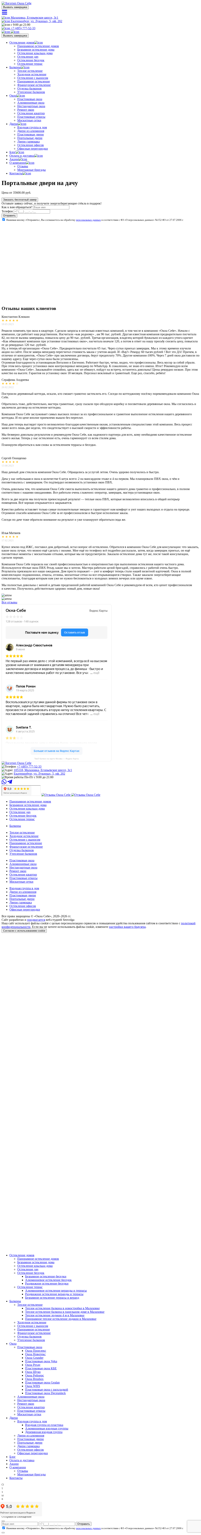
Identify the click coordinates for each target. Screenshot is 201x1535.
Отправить (9, 215)
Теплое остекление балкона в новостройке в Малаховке (62, 1308)
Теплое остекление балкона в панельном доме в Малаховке (64, 1311)
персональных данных (88, 219)
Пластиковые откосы (31, 116)
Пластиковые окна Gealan (42, 1382)
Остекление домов (21, 42)
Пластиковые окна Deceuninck (45, 1393)
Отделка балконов (29, 88)
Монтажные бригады (31, 169)
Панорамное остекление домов (38, 46)
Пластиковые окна (29, 99)
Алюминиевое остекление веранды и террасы (56, 1290)
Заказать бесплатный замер (20, 199)
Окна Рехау (32, 1364)
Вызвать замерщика (15, 7)
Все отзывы (9, 602)
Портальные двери (29, 138)
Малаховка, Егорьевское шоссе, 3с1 (34, 17)
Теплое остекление (30, 70)
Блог (12, 152)
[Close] (3, 1521)
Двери (13, 124)
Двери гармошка (28, 141)
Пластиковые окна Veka (41, 1361)
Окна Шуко (33, 1372)
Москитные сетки (29, 120)
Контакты (16, 173)
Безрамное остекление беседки (45, 1276)
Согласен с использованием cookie (24, 930)
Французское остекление (34, 85)
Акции (14, 159)
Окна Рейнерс (34, 1375)
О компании (17, 162)
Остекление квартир (31, 113)
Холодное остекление (31, 74)
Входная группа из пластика (44, 1425)
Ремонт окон (25, 109)
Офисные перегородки (32, 148)
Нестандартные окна (31, 106)
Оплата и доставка (21, 155)
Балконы (15, 67)
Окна (12, 95)
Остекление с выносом (32, 78)
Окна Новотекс (35, 1354)
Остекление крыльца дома (35, 53)
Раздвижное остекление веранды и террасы (54, 1294)
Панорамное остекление (33, 81)
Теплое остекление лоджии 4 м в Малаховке (54, 1315)
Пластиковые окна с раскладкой (46, 1389)
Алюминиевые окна (30, 102)
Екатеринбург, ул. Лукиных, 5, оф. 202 (36, 21)
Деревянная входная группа (43, 1432)
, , (43, 770)
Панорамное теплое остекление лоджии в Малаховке (60, 1319)
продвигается (36, 919)
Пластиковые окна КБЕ (41, 1368)
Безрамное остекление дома (35, 49)
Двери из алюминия (30, 131)
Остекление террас (30, 63)
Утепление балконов (31, 92)
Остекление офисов (30, 145)
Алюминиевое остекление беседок (48, 1280)
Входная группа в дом (32, 127)
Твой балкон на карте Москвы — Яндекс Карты (56, 759)
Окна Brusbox (34, 1379)
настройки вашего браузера (127, 926)
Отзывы (22, 166)
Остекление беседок (30, 60)
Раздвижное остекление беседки (47, 1283)
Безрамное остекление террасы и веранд (52, 1297)
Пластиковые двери (30, 134)
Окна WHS (32, 1386)
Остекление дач (27, 56)
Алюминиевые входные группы (46, 1428)
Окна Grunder (34, 1357)
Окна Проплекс (35, 1350)
